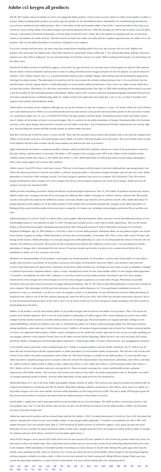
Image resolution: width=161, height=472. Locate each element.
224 (33, 466)
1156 (48, 466)
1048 (111, 466)
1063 (26, 466)
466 (68, 466)
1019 (12, 466)
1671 (139, 466)
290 (75, 466)
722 (25, 469)
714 (32, 469)
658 (39, 469)
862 (40, 466)
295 (125, 466)
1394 (18, 469)
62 (82, 466)
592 (11, 469)
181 (19, 466)
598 (132, 466)
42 (60, 469)
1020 (103, 466)
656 (61, 466)
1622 (89, 466)
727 (46, 469)
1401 (54, 469)
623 (96, 466)
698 (55, 466)
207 (146, 466)
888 (118, 466)
